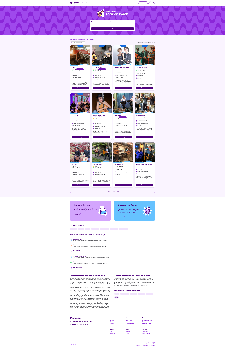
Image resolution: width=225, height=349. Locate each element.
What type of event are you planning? (101, 21)
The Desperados (140, 115)
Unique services (146, 333)
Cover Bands (73, 228)
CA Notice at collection (150, 343)
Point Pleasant (149, 293)
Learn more (121, 215)
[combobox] (94, 3)
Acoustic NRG (75, 115)
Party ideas (128, 321)
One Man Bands (95, 228)
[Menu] (153, 2)
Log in (135, 2)
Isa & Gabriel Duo (97, 164)
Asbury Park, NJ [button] (111, 11)
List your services (143, 2)
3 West (73, 67)
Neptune (117, 293)
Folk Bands (81, 228)
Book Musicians (73, 39)
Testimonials (129, 335)
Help (111, 331)
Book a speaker (145, 321)
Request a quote (130, 323)
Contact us (112, 333)
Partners (112, 323)
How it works (129, 320)
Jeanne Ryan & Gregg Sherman (144, 164)
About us (112, 320)
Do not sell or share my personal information (145, 345)
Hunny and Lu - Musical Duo (122, 67)
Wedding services (146, 335)
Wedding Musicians (124, 228)
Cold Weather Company (142, 67)
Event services (145, 331)
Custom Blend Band (120, 115)
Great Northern (119, 164)
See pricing (77, 214)
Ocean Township (124, 293)
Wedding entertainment (147, 325)
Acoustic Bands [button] (117, 14)
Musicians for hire (146, 323)
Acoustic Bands (90, 39)
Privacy (153, 342)
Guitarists (88, 228)
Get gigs (128, 331)
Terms (149, 342)
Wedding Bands (114, 228)
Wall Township (133, 293)
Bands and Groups (82, 39)
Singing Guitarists (105, 228)
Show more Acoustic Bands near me (112, 191)
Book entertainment (147, 320)
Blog (111, 321)
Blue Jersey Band (97, 67)
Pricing (127, 333)
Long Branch (141, 293)
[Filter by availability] (79, 43)
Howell (116, 297)
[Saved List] (149, 2)
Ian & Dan (74, 164)
